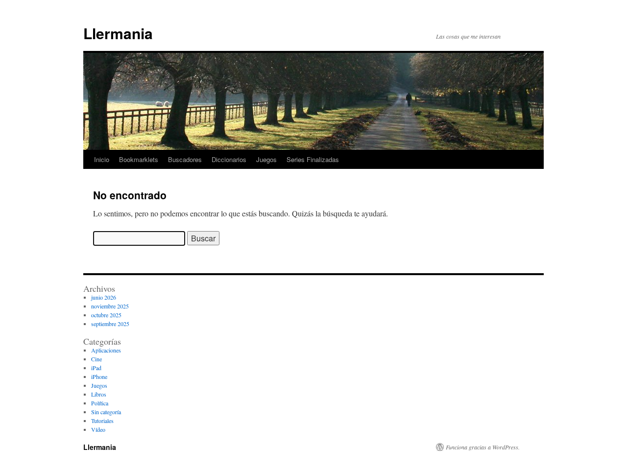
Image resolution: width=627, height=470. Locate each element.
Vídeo (98, 429)
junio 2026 (103, 297)
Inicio (101, 159)
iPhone (99, 376)
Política (99, 403)
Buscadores (185, 159)
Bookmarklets (138, 159)
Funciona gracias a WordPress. (483, 447)
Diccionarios (229, 159)
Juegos (266, 159)
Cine (96, 359)
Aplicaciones (106, 350)
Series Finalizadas (313, 159)
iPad (96, 368)
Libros (98, 394)
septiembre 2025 (110, 324)
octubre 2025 (106, 315)
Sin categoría (106, 412)
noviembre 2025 (110, 306)
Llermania (118, 33)
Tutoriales (102, 420)
